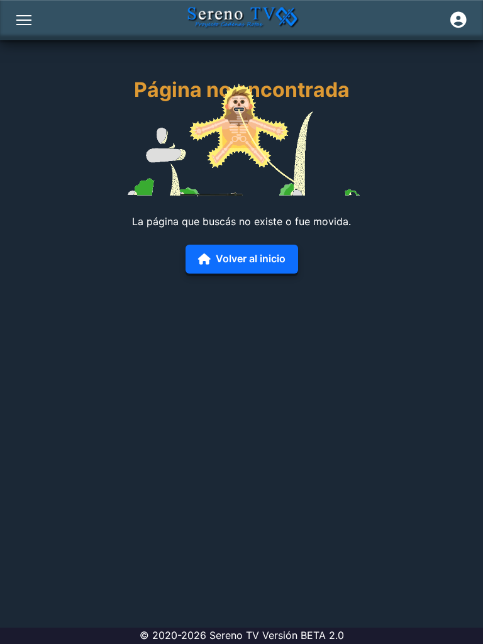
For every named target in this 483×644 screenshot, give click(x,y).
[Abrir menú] (24, 20)
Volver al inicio (251, 258)
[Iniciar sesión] (458, 20)
